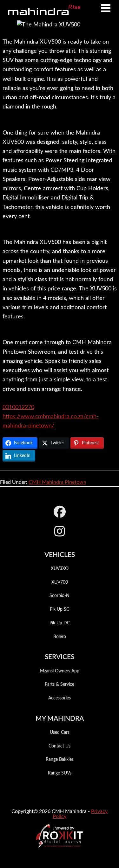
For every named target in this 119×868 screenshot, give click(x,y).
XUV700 (59, 582)
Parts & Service (59, 684)
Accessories (59, 698)
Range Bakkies (60, 759)
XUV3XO (60, 568)
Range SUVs (59, 773)
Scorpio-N (59, 596)
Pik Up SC (59, 609)
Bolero (59, 637)
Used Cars (59, 732)
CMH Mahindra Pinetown (57, 482)
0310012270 (18, 407)
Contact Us (59, 746)
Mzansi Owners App (59, 671)
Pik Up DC (60, 623)
